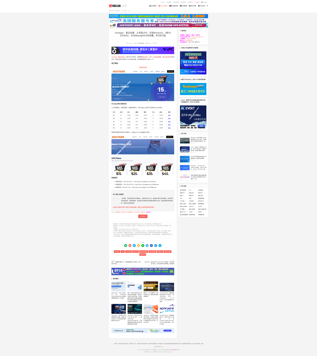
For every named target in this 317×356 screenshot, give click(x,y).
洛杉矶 (200, 212)
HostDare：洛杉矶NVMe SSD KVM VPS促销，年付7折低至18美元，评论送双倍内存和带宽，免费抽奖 (159, 262)
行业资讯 (201, 6)
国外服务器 (173, 6)
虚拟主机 (145, 57)
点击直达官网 (143, 67)
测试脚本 (169, 2)
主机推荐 (152, 6)
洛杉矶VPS (201, 201)
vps (123, 251)
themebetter (159, 349)
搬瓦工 (181, 195)
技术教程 (183, 6)
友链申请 (190, 2)
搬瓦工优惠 (183, 203)
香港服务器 (201, 214)
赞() (155, 43)
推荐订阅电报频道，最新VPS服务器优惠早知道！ (140, 207)
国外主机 (135, 251)
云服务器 (200, 190)
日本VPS (191, 206)
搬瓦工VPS (183, 212)
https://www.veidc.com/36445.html (128, 229)
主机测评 (128, 251)
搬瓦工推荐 (192, 209)
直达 (169, 115)
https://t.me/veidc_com (197, 36)
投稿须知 (183, 2)
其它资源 (192, 6)
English (163, 2)
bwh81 (191, 212)
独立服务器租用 (184, 214)
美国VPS (182, 192)
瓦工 (181, 198)
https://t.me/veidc (191, 38)
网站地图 (167, 349)
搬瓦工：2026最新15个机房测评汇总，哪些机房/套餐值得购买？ (151, 294)
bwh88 (200, 206)
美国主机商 (121, 57)
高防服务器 (192, 214)
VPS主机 (182, 201)
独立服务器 (156, 57)
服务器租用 (201, 203)
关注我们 (204, 2)
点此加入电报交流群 (119, 207)
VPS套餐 (182, 209)
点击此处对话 (188, 40)
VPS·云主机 (162, 6)
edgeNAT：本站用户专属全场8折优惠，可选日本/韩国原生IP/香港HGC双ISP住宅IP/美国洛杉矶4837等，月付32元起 (151, 319)
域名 (190, 198)
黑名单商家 (176, 2)
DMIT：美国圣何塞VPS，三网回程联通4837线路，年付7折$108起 (126, 262)
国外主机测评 (115, 6)
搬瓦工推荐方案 (202, 209)
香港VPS (200, 192)
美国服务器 (201, 198)
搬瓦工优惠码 (192, 203)
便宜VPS (191, 195)
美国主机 (160, 251)
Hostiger (114, 57)
